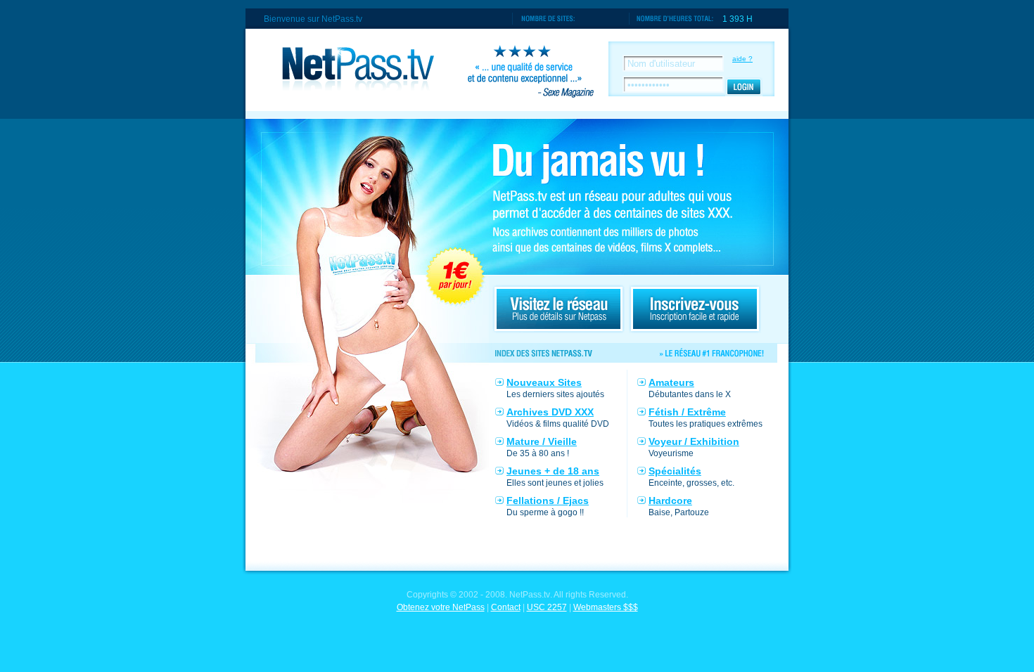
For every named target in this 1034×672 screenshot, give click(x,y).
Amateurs (671, 382)
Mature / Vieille (541, 441)
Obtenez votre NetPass (441, 607)
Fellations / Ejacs (547, 500)
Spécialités (675, 471)
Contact (506, 607)
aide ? (742, 59)
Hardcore (670, 500)
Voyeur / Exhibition (694, 441)
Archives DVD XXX (550, 412)
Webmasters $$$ (605, 607)
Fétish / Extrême (687, 412)
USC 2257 (547, 607)
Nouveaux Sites (544, 382)
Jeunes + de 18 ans (552, 471)
